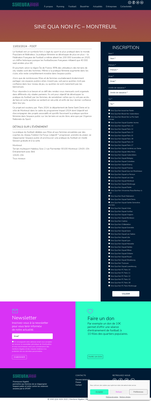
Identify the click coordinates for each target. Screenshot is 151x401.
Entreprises (111, 6)
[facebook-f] (134, 2)
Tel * (110, 99)
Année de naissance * (117, 88)
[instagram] (130, 2)
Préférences (138, 392)
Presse (78, 382)
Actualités (97, 6)
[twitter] (138, 2)
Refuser (119, 392)
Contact (79, 385)
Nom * (110, 53)
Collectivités (126, 6)
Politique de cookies (112, 397)
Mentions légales (125, 397)
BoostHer (84, 6)
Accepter (99, 392)
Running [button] (60, 6)
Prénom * (112, 65)
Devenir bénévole (83, 379)
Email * (111, 76)
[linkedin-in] (142, 2)
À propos (48, 6)
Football (72, 6)
